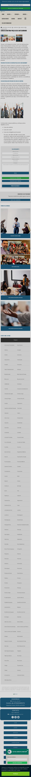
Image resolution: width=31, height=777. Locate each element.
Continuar (15, 773)
